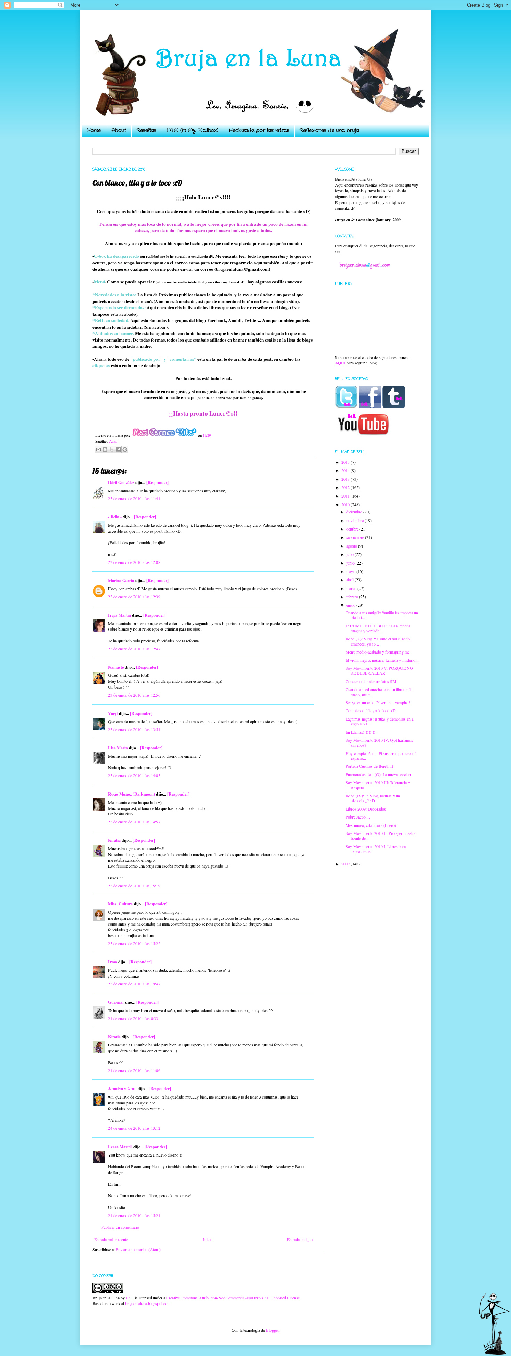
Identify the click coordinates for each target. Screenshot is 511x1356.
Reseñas (146, 130)
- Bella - (115, 517)
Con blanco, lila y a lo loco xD (371, 710)
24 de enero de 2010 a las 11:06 (134, 1070)
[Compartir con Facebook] (118, 449)
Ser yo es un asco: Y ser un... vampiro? (378, 702)
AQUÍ (340, 362)
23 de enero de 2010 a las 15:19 (134, 885)
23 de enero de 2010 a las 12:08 (134, 562)
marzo (351, 588)
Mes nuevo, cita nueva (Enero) (371, 825)
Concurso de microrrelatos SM (371, 681)
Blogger (272, 1330)
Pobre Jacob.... (358, 817)
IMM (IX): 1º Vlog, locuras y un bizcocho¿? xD (373, 798)
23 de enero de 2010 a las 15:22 (134, 943)
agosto (352, 546)
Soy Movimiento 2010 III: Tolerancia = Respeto (378, 785)
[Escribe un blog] (105, 449)
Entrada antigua (300, 1239)
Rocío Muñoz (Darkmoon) (131, 794)
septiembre (355, 537)
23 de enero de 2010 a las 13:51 (134, 729)
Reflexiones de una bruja (329, 130)
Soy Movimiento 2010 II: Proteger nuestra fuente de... (380, 835)
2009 (346, 863)
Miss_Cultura (120, 904)
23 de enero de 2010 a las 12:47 (134, 648)
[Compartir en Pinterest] (124, 449)
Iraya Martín (119, 615)
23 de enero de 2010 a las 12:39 (134, 596)
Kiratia (114, 840)
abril (350, 579)
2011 (346, 496)
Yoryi (113, 713)
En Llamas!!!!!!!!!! (361, 732)
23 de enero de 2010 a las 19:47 (134, 983)
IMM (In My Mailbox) (192, 130)
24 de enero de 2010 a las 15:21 (134, 1215)
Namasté (116, 667)
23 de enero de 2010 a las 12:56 (134, 695)
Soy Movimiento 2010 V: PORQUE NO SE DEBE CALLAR (379, 670)
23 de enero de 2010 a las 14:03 (134, 775)
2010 (346, 504)
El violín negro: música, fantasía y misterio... (382, 660)
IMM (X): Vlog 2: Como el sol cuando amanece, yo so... (378, 641)
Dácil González (121, 482)
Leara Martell (120, 1147)
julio (350, 554)
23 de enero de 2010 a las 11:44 (134, 498)
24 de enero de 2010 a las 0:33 (133, 1018)
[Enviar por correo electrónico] (98, 449)
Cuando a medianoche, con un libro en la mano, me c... (379, 692)
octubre (352, 529)
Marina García (121, 580)
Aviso (113, 441)
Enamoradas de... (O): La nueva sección (378, 774)
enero (351, 605)
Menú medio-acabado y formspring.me (377, 652)
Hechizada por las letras (259, 130)
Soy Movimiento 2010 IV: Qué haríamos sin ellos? (379, 742)
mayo (351, 571)
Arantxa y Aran (122, 1089)
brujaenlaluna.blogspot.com (147, 1303)
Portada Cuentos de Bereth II (369, 766)
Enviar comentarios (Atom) (138, 1249)
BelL (130, 1297)
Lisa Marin (118, 748)
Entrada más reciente (111, 1239)
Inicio (207, 1239)
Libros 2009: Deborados (366, 809)
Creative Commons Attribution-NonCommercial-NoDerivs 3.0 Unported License (233, 1297)
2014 (346, 470)
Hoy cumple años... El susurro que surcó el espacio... (381, 755)
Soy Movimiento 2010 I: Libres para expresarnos (376, 849)
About (118, 130)
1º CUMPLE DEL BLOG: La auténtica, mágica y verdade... (378, 628)
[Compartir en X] (111, 449)
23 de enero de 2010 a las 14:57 (134, 821)
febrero (352, 596)
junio (351, 563)
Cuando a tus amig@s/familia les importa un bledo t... (382, 615)
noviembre (355, 520)
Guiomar (116, 1002)
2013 (346, 479)
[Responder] (157, 482)
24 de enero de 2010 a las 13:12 (134, 1128)
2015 (346, 462)
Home (94, 130)
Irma (112, 962)
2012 (346, 487)
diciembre (354, 512)
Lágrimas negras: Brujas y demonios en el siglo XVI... (380, 721)
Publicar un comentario (120, 1227)
